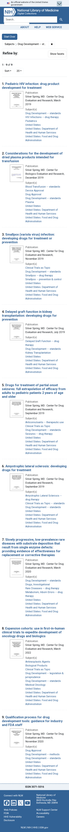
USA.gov (43, 827)
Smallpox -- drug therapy (39, 275)
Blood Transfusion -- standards (42, 186)
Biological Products (36, 665)
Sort (7, 70)
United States (33, 124)
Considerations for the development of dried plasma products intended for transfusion (32, 157)
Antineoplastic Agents (37, 661)
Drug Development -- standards (43, 113)
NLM (23, 827)
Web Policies (10, 810)
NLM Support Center (47, 810)
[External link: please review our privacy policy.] (6, 802)
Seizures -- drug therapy (39, 433)
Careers (40, 816)
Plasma (29, 202)
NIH (29, 827)
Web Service (54, 27)
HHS (35, 827)
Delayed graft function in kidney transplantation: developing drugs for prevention (29, 315)
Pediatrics (31, 121)
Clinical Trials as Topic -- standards (45, 503)
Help (37, 27)
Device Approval (34, 190)
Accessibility (42, 813)
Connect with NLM (13, 795)
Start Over (9, 36)
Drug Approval (33, 194)
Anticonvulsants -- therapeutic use (44, 422)
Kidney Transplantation (38, 352)
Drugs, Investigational (37, 584)
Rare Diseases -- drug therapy (42, 588)
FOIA (6, 813)
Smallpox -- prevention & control (43, 279)
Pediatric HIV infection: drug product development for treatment (30, 86)
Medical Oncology (35, 684)
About (24, 27)
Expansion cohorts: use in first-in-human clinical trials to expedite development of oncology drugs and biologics (33, 632)
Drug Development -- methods (42, 754)
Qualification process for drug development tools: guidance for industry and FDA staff (32, 721)
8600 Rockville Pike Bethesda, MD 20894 (47, 801)
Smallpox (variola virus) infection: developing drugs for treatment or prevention (28, 238)
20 (20, 70)
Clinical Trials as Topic (37, 267)
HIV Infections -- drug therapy (42, 117)
